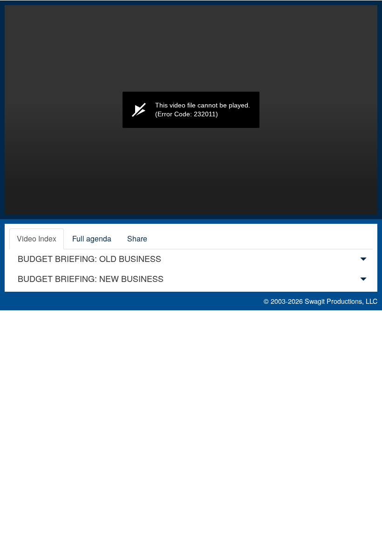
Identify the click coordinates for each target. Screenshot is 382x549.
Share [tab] (137, 238)
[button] (363, 260)
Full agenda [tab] (91, 238)
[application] (191, 109)
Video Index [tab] (36, 238)
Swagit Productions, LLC (341, 301)
